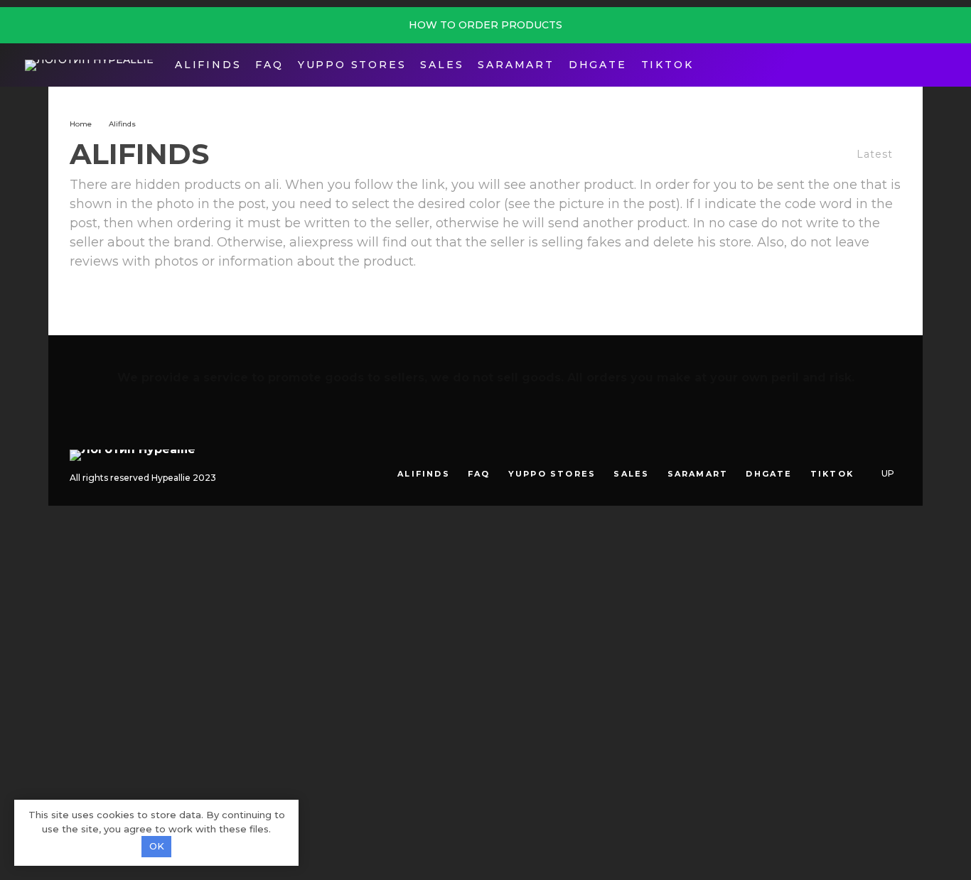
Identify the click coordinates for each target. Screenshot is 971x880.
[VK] (870, 450)
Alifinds (208, 64)
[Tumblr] (849, 450)
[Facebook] (895, 65)
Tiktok (667, 64)
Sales (441, 64)
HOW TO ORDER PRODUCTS (485, 24)
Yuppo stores (352, 64)
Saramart (516, 64)
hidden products (188, 184)
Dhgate (598, 64)
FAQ (269, 64)
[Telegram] (917, 65)
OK (156, 846)
